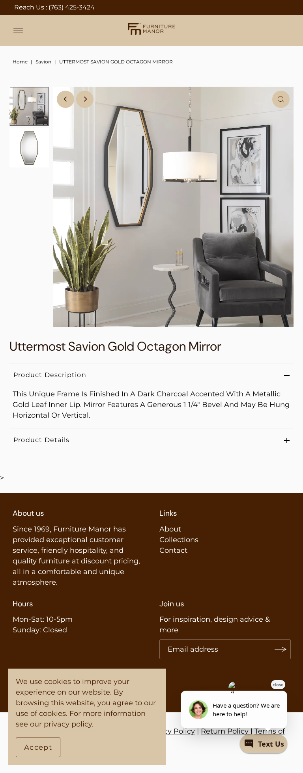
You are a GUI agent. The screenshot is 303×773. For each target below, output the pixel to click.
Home (20, 62)
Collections (178, 539)
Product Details (41, 440)
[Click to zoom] (281, 99)
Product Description (49, 375)
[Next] (85, 99)
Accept (38, 747)
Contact (173, 550)
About (170, 529)
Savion (43, 62)
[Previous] (65, 99)
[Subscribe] (281, 649)
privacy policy (68, 724)
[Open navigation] (18, 30)
